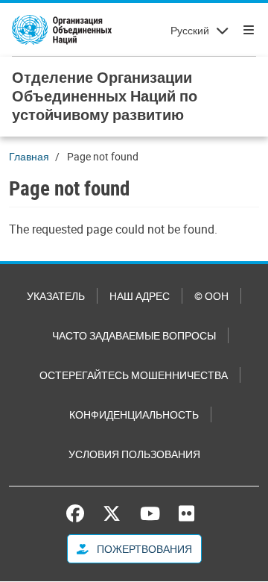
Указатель (56, 296)
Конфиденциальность (134, 414)
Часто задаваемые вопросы (134, 335)
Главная (29, 156)
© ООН (211, 296)
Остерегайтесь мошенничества (133, 375)
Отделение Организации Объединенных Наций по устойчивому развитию (104, 96)
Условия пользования (134, 454)
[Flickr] (186, 513)
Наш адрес (139, 296)
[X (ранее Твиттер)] (111, 513)
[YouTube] (150, 513)
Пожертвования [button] (143, 549)
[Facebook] (79, 513)
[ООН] (62, 30)
